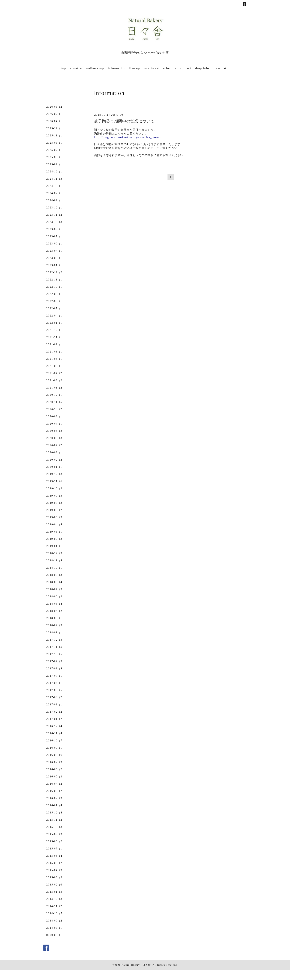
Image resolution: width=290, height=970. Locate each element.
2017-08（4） (55, 668)
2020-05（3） (55, 438)
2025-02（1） (55, 164)
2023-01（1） (55, 265)
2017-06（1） (55, 682)
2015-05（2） (55, 863)
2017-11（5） (55, 646)
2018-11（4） (55, 560)
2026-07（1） (55, 113)
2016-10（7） (55, 740)
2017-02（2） (55, 711)
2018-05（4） (55, 603)
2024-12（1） (55, 171)
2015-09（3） (55, 834)
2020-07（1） (55, 423)
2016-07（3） (55, 762)
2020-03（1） (55, 452)
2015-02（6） (55, 884)
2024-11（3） (55, 178)
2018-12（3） (55, 553)
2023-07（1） (55, 236)
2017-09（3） (55, 661)
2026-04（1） (55, 121)
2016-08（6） (55, 754)
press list (219, 68)
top (63, 68)
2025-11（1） (55, 135)
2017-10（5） (55, 654)
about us (76, 68)
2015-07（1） (55, 848)
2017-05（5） (55, 690)
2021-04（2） (55, 373)
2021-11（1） (55, 337)
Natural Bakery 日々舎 (136, 964)
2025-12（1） (55, 128)
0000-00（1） (55, 935)
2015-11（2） (55, 819)
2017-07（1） (55, 675)
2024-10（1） (55, 185)
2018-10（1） (55, 567)
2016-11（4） (55, 733)
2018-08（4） (55, 582)
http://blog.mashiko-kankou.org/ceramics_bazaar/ (128, 137)
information (117, 68)
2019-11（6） (55, 481)
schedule (169, 68)
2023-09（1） (55, 229)
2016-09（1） (55, 747)
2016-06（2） (55, 769)
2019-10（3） (55, 488)
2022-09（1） (55, 294)
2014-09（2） (55, 920)
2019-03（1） (55, 531)
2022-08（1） (55, 301)
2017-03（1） (55, 704)
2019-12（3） (55, 474)
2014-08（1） (55, 927)
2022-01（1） (55, 322)
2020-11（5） (55, 402)
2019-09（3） (55, 495)
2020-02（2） (55, 459)
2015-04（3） (55, 870)
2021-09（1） (55, 344)
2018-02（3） (55, 625)
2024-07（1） (55, 193)
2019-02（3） (55, 538)
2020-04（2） (55, 445)
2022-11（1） (55, 279)
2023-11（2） (55, 214)
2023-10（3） (55, 221)
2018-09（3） (55, 574)
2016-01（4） (55, 805)
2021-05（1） (55, 366)
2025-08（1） (55, 142)
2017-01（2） (55, 718)
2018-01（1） (55, 632)
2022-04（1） (55, 315)
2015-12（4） (55, 812)
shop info (202, 68)
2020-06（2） (55, 430)
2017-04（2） (55, 697)
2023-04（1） (55, 250)
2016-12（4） (55, 726)
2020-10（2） (55, 409)
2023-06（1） (55, 243)
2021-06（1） (55, 358)
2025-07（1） (55, 149)
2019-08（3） (55, 502)
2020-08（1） (55, 416)
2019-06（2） (55, 510)
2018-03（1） (55, 618)
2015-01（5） (55, 891)
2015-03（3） (55, 877)
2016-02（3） (55, 798)
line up (134, 68)
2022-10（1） (55, 286)
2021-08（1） (55, 351)
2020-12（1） (55, 394)
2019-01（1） (55, 546)
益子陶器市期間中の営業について (124, 121)
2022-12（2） (55, 272)
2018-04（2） (55, 610)
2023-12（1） (55, 207)
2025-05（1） (55, 157)
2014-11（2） (55, 906)
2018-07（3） (55, 589)
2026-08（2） (55, 106)
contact (185, 68)
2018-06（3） (55, 596)
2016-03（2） (55, 790)
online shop (95, 68)
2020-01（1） (55, 466)
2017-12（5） (55, 639)
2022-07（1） (55, 308)
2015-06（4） (55, 855)
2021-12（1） (55, 330)
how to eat (151, 68)
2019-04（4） (55, 524)
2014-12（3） (55, 899)
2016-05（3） (55, 776)
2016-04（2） (55, 783)
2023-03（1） (55, 257)
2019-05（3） (55, 517)
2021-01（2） (55, 387)
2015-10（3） (55, 826)
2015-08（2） (55, 841)
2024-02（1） (55, 200)
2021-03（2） (55, 380)
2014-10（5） (55, 913)
